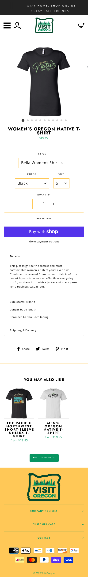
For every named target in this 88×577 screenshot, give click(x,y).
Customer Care (44, 524)
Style (42, 153)
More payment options (44, 241)
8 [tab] (53, 120)
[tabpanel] (44, 81)
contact (44, 538)
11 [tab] (66, 120)
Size (61, 174)
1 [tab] (23, 120)
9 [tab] (57, 120)
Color (32, 174)
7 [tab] (49, 120)
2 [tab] (28, 120)
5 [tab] (40, 120)
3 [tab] (32, 120)
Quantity (44, 194)
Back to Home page (47, 457)
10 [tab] (62, 120)
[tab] (44, 256)
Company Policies (43, 511)
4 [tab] (36, 120)
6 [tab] (45, 120)
